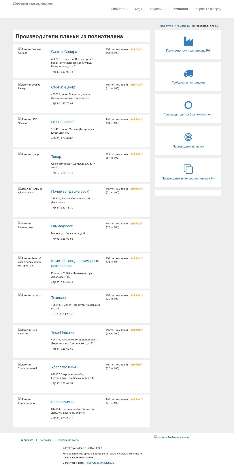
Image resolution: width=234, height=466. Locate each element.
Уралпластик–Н (64, 367)
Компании (183, 25)
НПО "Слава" (62, 121)
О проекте (27, 440)
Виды (138, 8)
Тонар (56, 156)
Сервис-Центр (63, 87)
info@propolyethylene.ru (100, 462)
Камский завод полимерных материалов (75, 263)
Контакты (45, 440)
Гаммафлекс (62, 225)
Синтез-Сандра (64, 51)
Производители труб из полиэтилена (188, 114)
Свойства (118, 8)
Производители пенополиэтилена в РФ (188, 178)
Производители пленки (188, 146)
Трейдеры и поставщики (188, 82)
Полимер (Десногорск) (70, 191)
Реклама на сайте (68, 440)
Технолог (59, 297)
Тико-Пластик (62, 332)
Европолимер (62, 401)
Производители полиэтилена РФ (188, 50)
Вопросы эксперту (207, 8)
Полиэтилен (167, 25)
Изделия (157, 8)
